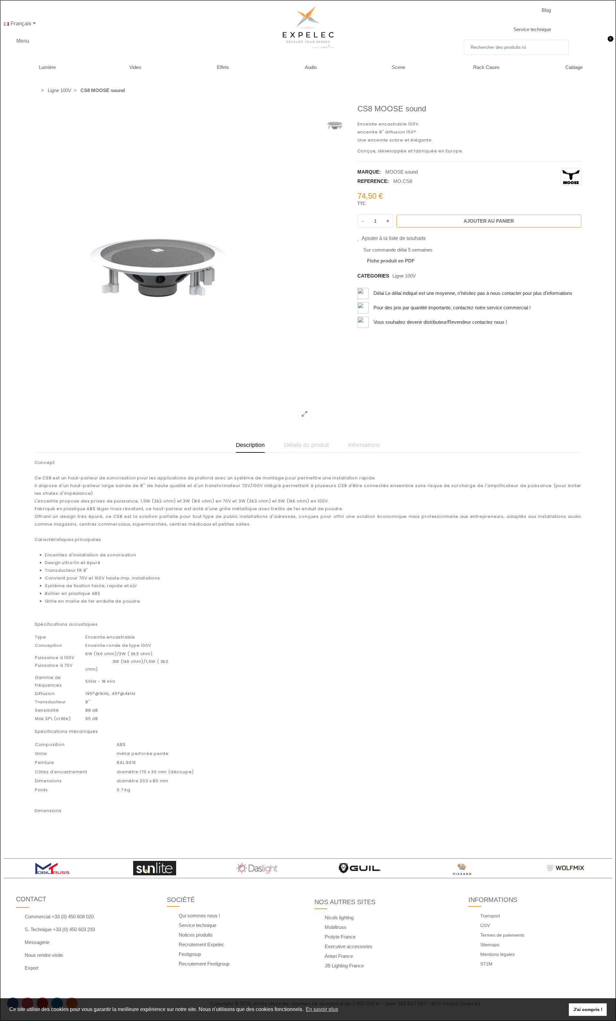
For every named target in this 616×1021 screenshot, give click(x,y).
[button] (551, 10)
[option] (175, 264)
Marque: (369, 172)
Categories (373, 276)
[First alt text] (158, 264)
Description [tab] (250, 445)
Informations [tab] (364, 445)
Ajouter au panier (489, 221)
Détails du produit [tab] (306, 445)
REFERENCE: (373, 181)
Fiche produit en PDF (391, 260)
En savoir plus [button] (322, 1009)
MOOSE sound (401, 172)
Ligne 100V (404, 276)
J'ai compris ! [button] (588, 1009)
